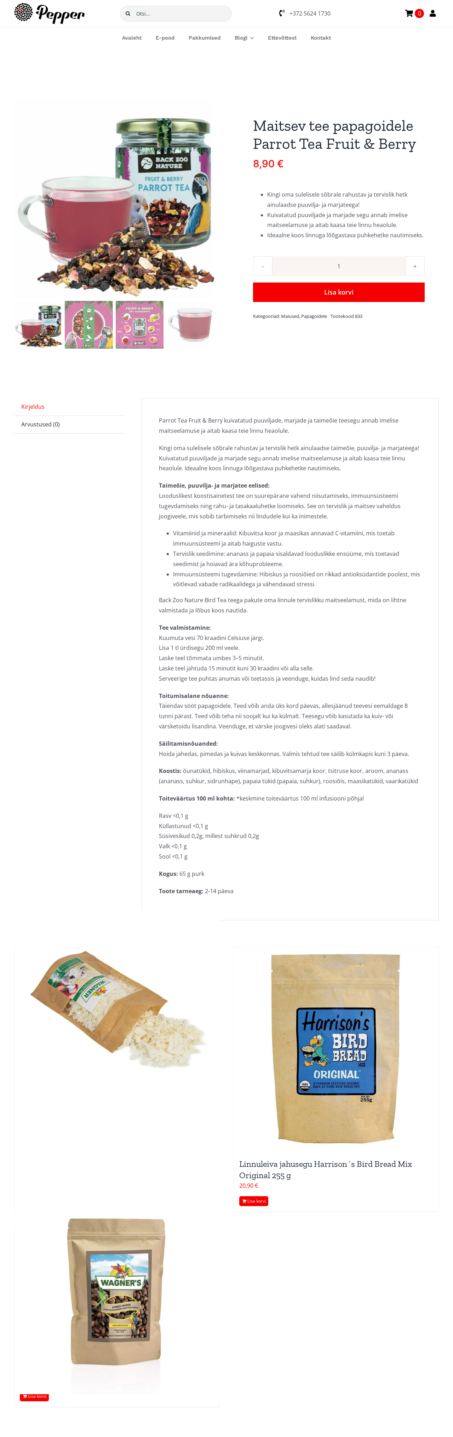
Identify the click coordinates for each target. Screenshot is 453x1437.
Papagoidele (314, 316)
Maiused (290, 316)
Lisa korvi (339, 292)
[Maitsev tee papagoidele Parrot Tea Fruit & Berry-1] (114, 198)
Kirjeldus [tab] (33, 407)
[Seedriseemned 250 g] (117, 1292)
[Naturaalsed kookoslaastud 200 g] (117, 1012)
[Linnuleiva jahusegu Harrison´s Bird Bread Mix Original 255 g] (336, 1049)
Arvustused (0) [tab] (40, 424)
